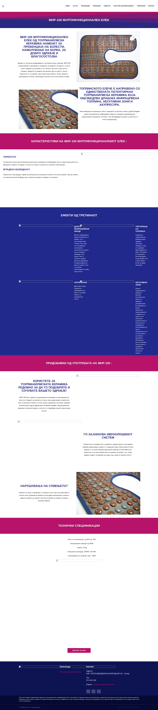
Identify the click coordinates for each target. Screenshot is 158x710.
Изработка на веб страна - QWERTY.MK (128, 707)
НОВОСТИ (107, 6)
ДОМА (68, 6)
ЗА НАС (75, 6)
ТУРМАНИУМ (141, 6)
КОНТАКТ (151, 6)
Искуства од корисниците (124, 6)
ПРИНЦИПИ (97, 6)
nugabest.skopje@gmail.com (103, 684)
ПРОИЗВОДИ (85, 6)
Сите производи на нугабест (70, 672)
